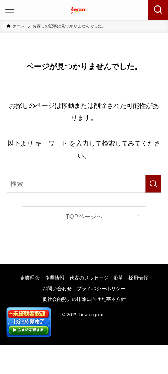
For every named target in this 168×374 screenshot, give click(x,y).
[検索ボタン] (158, 10)
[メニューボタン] (10, 10)
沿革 (118, 278)
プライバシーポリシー (101, 288)
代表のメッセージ (88, 278)
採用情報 (138, 278)
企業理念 (30, 278)
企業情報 (54, 278)
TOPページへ (84, 216)
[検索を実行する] (153, 184)
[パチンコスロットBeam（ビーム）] (84, 10)
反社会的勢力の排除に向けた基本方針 (84, 299)
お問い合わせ (57, 288)
